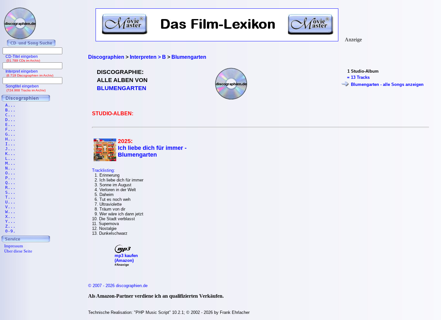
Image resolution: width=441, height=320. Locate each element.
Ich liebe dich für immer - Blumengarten (152, 151)
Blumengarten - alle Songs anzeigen (387, 84)
